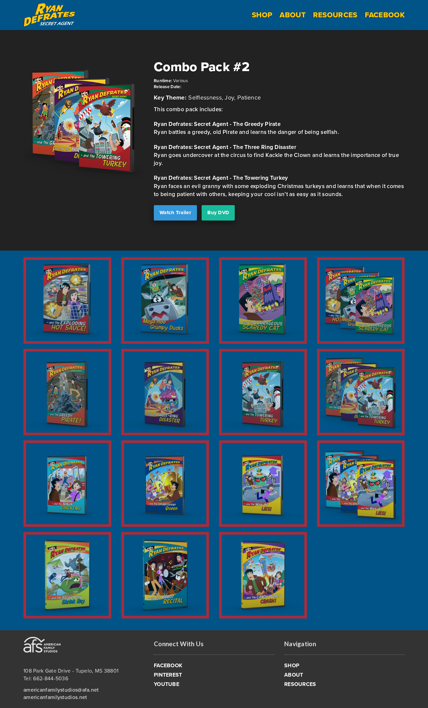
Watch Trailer (175, 212)
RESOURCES (335, 15)
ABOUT (293, 15)
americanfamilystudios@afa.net (61, 690)
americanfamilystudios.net (55, 697)
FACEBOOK (385, 15)
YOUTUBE (166, 684)
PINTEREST (168, 675)
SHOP (262, 15)
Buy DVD (218, 212)
